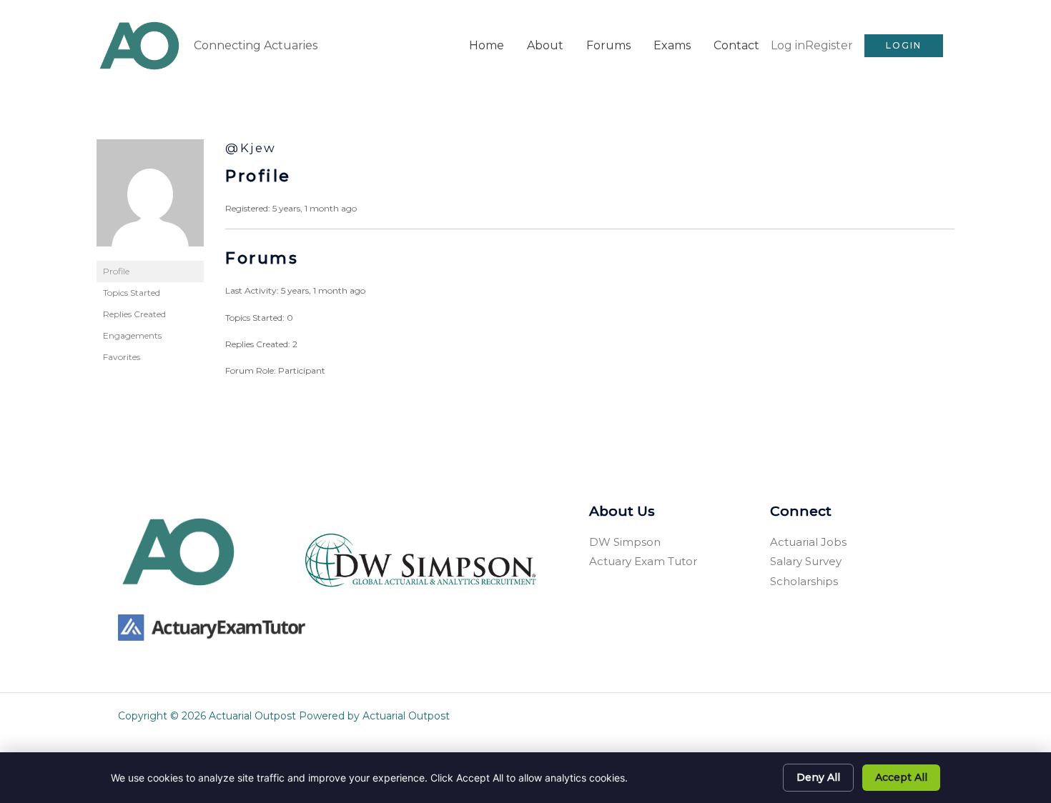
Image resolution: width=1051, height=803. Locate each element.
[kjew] (150, 199)
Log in (788, 45)
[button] (903, 45)
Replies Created (134, 314)
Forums (608, 45)
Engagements (132, 335)
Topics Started (131, 292)
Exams (672, 45)
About (545, 45)
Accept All (901, 777)
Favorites (121, 356)
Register (829, 45)
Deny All (818, 777)
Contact (736, 45)
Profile (116, 271)
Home (486, 45)
